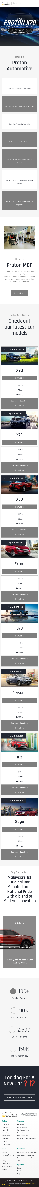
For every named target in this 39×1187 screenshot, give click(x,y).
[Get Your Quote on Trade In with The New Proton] (19, 176)
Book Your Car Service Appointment (19, 88)
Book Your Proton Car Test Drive (19, 124)
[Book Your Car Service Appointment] (19, 84)
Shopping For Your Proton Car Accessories (19, 106)
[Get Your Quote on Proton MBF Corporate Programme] (19, 197)
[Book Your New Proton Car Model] (19, 137)
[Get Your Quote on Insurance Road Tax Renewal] (19, 155)
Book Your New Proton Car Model (19, 142)
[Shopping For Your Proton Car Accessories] (19, 101)
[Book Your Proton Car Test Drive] (19, 119)
